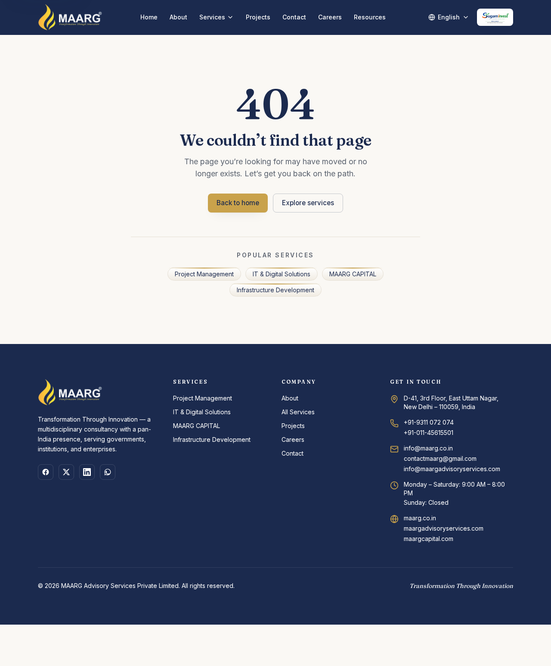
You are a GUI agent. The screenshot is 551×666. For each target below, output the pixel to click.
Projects (258, 17)
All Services (298, 412)
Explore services (308, 203)
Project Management (204, 274)
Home (149, 17)
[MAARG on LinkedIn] (87, 472)
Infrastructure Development (275, 290)
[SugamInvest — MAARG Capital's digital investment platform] (495, 17)
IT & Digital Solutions (281, 274)
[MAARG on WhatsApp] (107, 472)
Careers (330, 17)
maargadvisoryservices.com (443, 528)
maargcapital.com (428, 538)
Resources (370, 17)
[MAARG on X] (66, 472)
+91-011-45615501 (428, 432)
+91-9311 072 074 (429, 422)
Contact (294, 17)
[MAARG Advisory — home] (70, 17)
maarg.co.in (420, 518)
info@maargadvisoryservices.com (452, 468)
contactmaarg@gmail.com (440, 458)
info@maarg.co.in (428, 448)
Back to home (238, 203)
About (178, 17)
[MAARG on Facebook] (45, 472)
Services (212, 17)
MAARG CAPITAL (352, 274)
